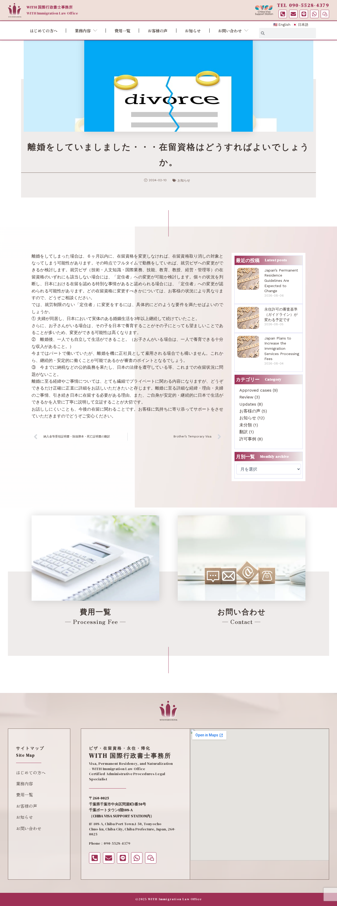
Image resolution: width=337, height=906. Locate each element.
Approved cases (255, 390)
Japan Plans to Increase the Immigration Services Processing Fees (281, 348)
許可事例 (247, 438)
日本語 (303, 25)
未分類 (245, 424)
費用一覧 (122, 30)
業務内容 (83, 30)
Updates (247, 404)
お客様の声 (157, 30)
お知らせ (193, 30)
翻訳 (243, 431)
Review (246, 397)
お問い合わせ (230, 30)
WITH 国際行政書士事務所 (50, 7)
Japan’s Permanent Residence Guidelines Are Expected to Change (281, 280)
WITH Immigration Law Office (52, 13)
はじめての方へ (43, 30)
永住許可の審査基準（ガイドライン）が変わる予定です (281, 314)
